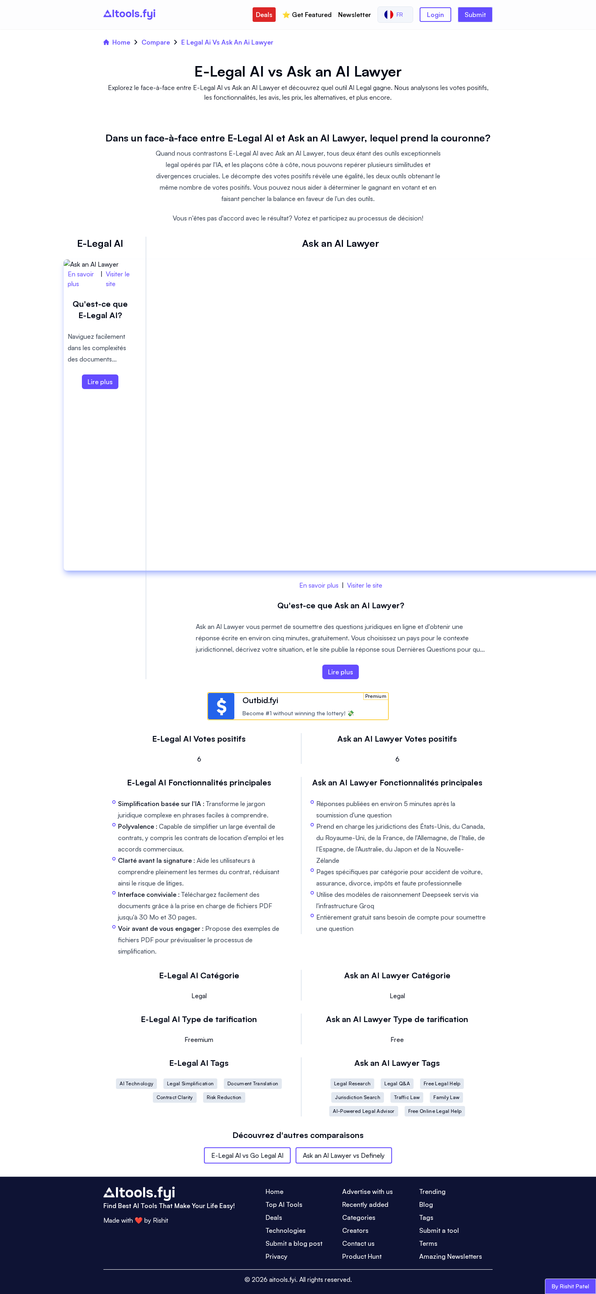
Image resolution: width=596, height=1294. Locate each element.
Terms (428, 1243)
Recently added (365, 1204)
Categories (358, 1217)
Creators (355, 1230)
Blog (426, 1204)
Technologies (286, 1230)
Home (121, 42)
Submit (475, 15)
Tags (426, 1217)
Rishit (160, 1220)
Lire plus (340, 672)
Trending (432, 1191)
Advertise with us (367, 1191)
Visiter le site (364, 585)
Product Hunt (362, 1256)
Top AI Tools (284, 1204)
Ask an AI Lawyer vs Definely (344, 1155)
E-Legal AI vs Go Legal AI (247, 1155)
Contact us (358, 1243)
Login (435, 15)
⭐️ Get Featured (307, 15)
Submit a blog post (294, 1243)
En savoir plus (319, 585)
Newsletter (354, 15)
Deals (264, 15)
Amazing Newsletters (450, 1256)
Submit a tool (439, 1230)
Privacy (276, 1256)
